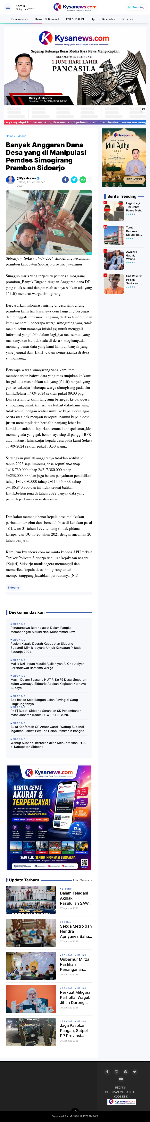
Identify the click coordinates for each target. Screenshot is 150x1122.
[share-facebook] (65, 179)
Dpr (93, 19)
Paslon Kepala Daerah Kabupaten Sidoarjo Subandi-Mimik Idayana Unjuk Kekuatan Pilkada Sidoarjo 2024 (46, 648)
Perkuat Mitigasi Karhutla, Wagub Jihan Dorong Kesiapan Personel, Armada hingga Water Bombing (75, 997)
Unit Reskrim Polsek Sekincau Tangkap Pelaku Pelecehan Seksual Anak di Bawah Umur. (134, 279)
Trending (138, 7)
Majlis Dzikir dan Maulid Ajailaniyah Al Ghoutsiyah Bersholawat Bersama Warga (48, 666)
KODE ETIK (121, 1096)
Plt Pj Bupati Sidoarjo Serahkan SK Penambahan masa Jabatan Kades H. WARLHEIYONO (46, 713)
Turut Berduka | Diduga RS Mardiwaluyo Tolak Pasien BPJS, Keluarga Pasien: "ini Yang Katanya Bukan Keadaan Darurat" (134, 231)
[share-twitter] (74, 179)
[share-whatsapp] (82, 179)
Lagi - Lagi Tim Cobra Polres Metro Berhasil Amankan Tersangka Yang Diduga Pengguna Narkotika (134, 206)
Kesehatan (108, 19)
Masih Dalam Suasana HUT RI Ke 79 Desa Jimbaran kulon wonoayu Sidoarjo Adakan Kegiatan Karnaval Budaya (49, 684)
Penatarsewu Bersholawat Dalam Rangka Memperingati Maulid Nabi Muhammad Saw (43, 630)
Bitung (67, 889)
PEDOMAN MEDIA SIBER (121, 1092)
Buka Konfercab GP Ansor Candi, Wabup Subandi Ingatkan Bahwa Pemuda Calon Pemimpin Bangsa (47, 729)
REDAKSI (121, 1087)
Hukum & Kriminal (47, 19)
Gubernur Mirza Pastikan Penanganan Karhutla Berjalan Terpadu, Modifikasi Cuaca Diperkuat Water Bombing (76, 964)
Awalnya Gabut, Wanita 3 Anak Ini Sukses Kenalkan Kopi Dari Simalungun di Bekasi (133, 255)
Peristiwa (127, 19)
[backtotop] (75, 1112)
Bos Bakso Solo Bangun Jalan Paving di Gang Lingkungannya (44, 702)
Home (9, 136)
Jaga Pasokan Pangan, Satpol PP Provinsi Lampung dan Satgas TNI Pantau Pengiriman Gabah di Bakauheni (74, 1030)
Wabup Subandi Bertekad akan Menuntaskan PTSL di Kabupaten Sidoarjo (48, 745)
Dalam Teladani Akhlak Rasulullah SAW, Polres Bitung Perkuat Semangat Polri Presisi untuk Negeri (75, 898)
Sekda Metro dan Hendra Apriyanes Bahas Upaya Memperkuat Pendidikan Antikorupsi (76, 931)
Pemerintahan (19, 19)
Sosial (66, 922)
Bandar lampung (74, 955)
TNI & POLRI (75, 19)
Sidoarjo (13, 587)
